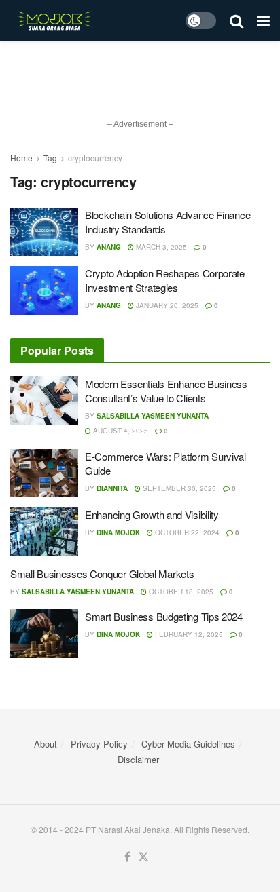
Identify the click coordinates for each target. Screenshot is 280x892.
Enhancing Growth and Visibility (152, 514)
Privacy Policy (99, 743)
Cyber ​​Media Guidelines (188, 743)
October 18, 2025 (180, 591)
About (45, 743)
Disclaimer (138, 759)
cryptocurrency (95, 157)
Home (21, 157)
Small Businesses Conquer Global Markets (102, 573)
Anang (109, 247)
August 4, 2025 (119, 430)
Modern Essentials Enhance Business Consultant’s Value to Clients (166, 390)
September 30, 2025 (178, 488)
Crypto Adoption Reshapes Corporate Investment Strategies (165, 280)
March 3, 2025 (160, 247)
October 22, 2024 (186, 532)
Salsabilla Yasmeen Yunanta (153, 416)
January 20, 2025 (166, 305)
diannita (112, 488)
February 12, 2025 (188, 634)
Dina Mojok (118, 532)
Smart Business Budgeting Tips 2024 (164, 616)
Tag (50, 157)
